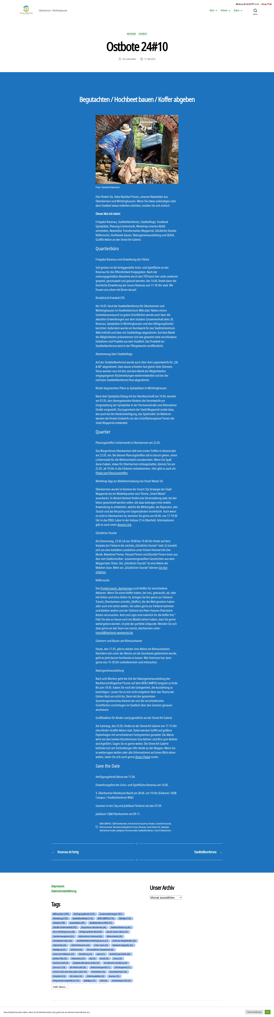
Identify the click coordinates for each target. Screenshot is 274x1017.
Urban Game (101, 945)
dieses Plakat (142, 757)
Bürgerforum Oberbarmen (93, 927)
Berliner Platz (60, 958)
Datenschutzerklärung (63, 891)
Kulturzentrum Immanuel (90, 936)
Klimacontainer (106, 827)
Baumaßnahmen (118, 971)
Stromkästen (98, 971)
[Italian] (257, 4)
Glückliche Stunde (163, 823)
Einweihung (85, 953)
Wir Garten (76, 976)
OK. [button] (267, 1012)
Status (236, 10)
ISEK (103, 980)
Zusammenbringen (110, 913)
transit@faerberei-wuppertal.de (114, 633)
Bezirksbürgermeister (120, 953)
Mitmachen (61, 913)
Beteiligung (59, 949)
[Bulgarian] (242, 4)
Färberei (151, 823)
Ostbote (143, 33)
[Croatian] (245, 4)
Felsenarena (78, 958)
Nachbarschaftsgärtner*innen (125, 827)
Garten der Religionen (63, 953)
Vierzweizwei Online (62, 940)
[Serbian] (268, 4)
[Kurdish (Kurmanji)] (260, 4)
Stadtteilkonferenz (145, 830)
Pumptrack (59, 976)
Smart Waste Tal (153, 827)
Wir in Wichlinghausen (63, 931)
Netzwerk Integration (123, 945)
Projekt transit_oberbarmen (116, 588)
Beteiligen (89, 980)
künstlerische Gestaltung (115, 962)
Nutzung (131, 33)
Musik (104, 958)
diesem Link (124, 525)
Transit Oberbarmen (162, 830)
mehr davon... (60, 987)
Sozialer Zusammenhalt (64, 927)
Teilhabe (125, 918)
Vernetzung (60, 918)
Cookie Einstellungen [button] (254, 1012)
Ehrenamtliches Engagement (100, 949)
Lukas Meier (131, 59)
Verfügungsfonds (84, 913)
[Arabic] (239, 4)
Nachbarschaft (60, 962)
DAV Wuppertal (122, 967)
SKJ (92, 958)
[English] (247, 4)
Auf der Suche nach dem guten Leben (69, 971)
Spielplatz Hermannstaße (126, 830)
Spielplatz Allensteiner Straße (86, 962)
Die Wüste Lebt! (78, 967)
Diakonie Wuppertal (100, 967)
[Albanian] (237, 4)
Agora (101, 953)
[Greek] (255, 4)
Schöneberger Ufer (121, 980)
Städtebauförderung (121, 927)
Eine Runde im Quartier (137, 823)
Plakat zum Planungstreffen (112, 473)
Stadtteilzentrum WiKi (101, 922)
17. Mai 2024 (149, 59)
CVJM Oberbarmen (119, 823)
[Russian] (265, 4)
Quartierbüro (77, 922)
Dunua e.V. (59, 967)
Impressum (57, 886)
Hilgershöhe (59, 945)
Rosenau (142, 827)
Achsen (224, 10)
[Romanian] (263, 4)
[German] (252, 4)
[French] (250, 4)
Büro (212, 10)
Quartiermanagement (63, 936)
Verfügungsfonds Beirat (90, 931)
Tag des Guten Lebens (117, 931)
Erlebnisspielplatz (95, 976)
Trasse (117, 958)
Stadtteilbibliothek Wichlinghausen (92, 940)
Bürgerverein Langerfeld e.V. (66, 980)
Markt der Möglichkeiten (124, 940)
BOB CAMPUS (105, 823)
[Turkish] (270, 4)
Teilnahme (76, 949)
